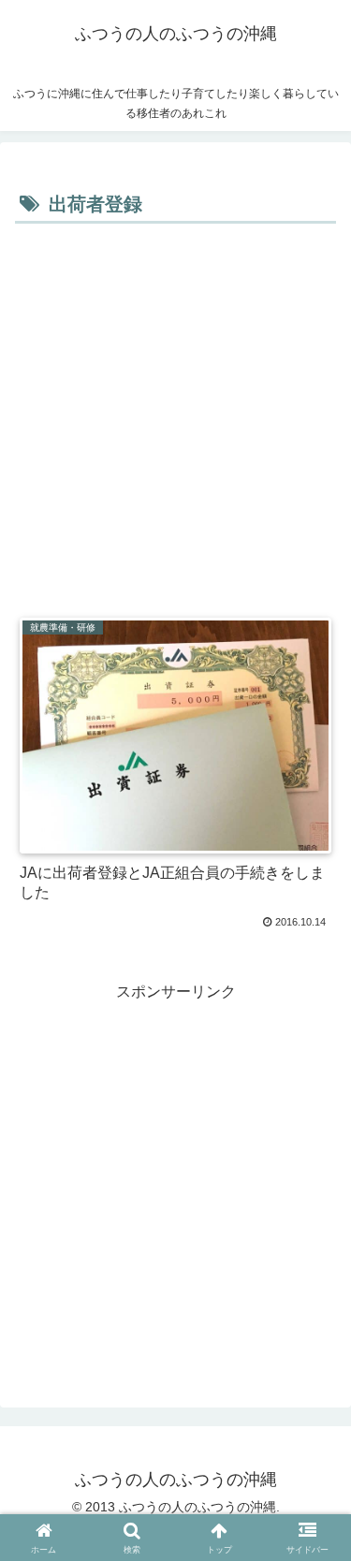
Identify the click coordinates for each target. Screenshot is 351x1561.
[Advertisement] (175, 414)
